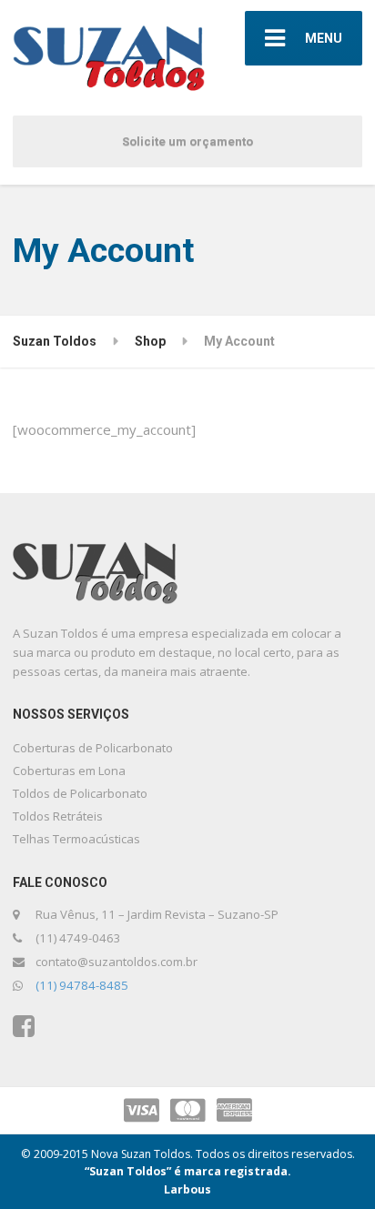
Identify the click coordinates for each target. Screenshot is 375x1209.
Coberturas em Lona (69, 770)
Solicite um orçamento (187, 141)
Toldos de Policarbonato (80, 793)
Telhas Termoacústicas (76, 839)
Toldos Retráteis (58, 816)
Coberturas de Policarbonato (93, 748)
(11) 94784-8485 (81, 985)
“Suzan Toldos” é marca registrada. (188, 1171)
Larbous (187, 1189)
